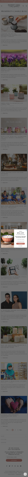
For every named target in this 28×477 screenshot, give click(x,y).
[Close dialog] (26, 230)
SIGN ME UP (21, 243)
